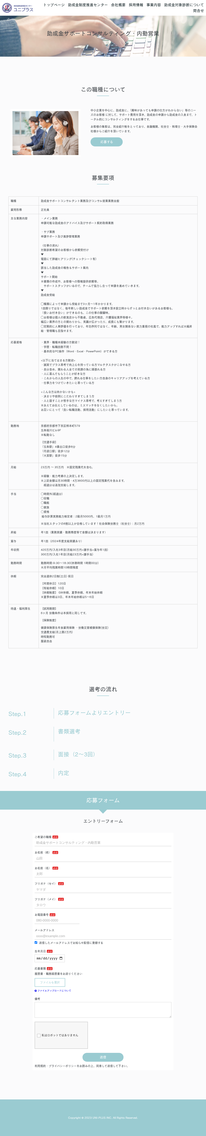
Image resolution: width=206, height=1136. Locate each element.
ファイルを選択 (50, 982)
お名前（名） (43, 868)
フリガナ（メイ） (46, 899)
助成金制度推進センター (88, 5)
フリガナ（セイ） (46, 883)
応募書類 (40, 968)
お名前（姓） (43, 852)
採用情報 (136, 5)
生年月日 (40, 951)
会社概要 (118, 5)
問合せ (198, 10)
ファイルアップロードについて (54, 990)
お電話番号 (42, 914)
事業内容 (153, 5)
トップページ (54, 5)
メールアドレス (44, 930)
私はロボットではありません (60, 1035)
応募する (106, 141)
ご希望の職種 (43, 837)
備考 (37, 998)
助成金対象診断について (184, 5)
